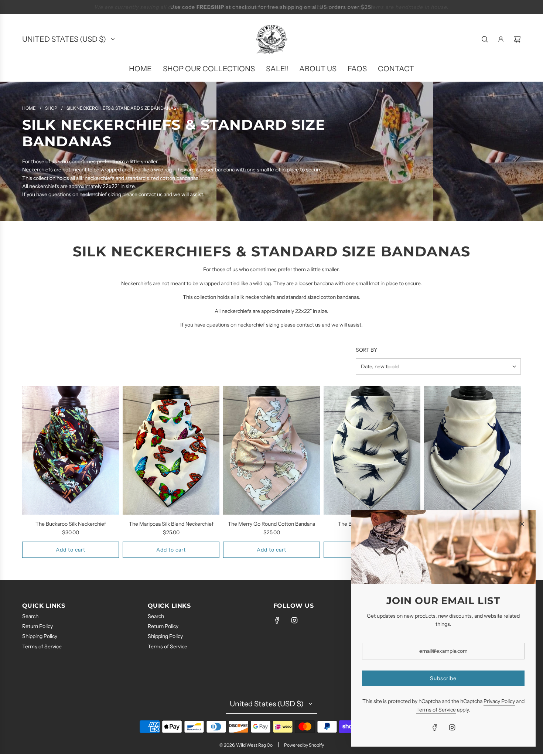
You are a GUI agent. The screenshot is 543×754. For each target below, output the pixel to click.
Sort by (366, 349)
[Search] (485, 39)
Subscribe (443, 678)
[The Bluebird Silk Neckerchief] (372, 450)
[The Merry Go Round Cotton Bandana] (271, 450)
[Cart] (517, 39)
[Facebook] (277, 620)
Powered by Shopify (304, 745)
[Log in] (501, 39)
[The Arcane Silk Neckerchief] (472, 450)
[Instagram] (294, 620)
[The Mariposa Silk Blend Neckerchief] (171, 450)
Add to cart (70, 549)
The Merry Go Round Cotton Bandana (271, 524)
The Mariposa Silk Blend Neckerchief (171, 524)
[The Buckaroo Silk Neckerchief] (70, 450)
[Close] (522, 524)
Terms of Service (436, 709)
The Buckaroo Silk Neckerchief (70, 524)
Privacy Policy (499, 701)
